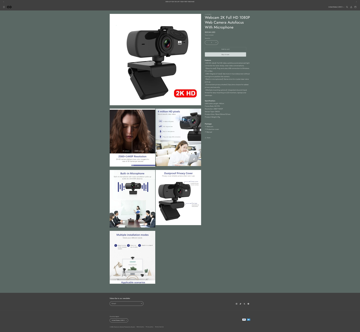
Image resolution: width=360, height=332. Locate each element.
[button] (4, 7)
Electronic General (119, 327)
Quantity (207, 38)
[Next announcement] (356, 2)
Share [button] (208, 138)
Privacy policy (149, 327)
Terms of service (159, 327)
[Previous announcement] (4, 2)
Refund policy (140, 327)
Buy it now (225, 54)
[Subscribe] (141, 303)
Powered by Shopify (129, 327)
